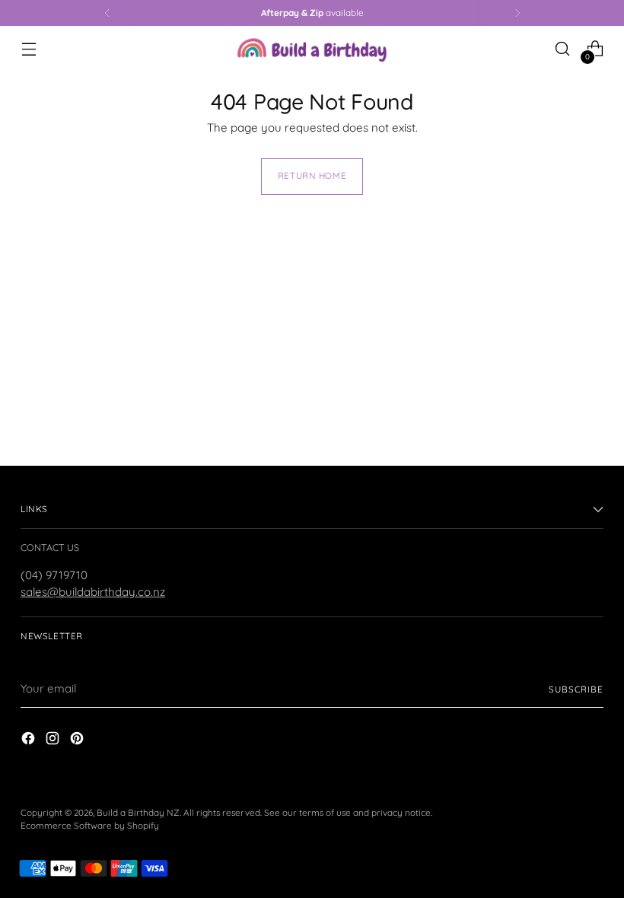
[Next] (517, 13)
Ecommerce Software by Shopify (90, 825)
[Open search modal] (562, 49)
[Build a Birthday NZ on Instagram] (54, 741)
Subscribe (576, 689)
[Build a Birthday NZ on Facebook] (30, 741)
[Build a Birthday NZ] (312, 49)
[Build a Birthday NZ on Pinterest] (78, 741)
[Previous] (107, 13)
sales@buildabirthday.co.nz (93, 591)
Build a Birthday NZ (138, 812)
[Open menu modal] (28, 49)
